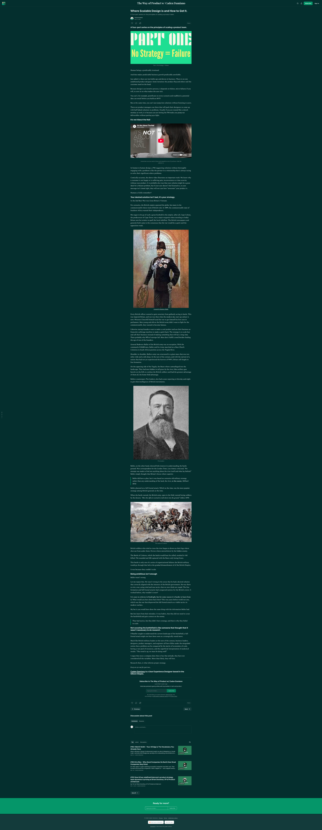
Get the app (169, 822)
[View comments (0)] (136, 23)
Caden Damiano (139, 17)
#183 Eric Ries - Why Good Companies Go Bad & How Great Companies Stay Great (153, 763)
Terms (165, 818)
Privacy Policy (173, 696)
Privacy (161, 818)
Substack (152, 826)
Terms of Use (169, 694)
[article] (161, 752)
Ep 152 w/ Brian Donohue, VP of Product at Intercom (145, 784)
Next (186, 709)
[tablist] (137, 721)
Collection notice (173, 818)
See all (134, 793)
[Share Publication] (301, 3)
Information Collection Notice (160, 696)
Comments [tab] (134, 721)
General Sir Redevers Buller (161, 309)
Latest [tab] (137, 742)
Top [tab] (132, 742)
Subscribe (308, 3)
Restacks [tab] (141, 721)
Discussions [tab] (143, 742)
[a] (184, 750)
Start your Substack (156, 822)
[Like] (132, 23)
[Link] (128, 27)
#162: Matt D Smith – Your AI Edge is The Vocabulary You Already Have (152, 748)
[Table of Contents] (2, 415)
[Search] (297, 3)
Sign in (317, 3)
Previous (137, 709)
